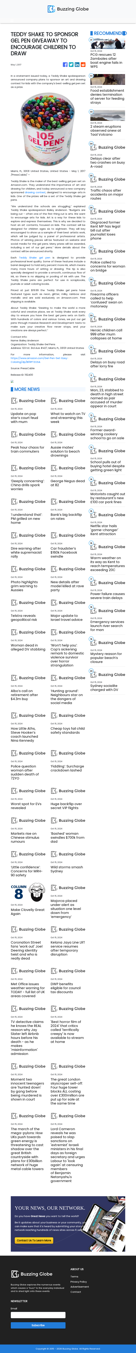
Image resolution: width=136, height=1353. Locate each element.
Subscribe (38, 1325)
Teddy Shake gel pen (34, 257)
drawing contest (35, 192)
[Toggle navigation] (12, 20)
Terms (74, 1276)
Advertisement (79, 1286)
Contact (75, 1292)
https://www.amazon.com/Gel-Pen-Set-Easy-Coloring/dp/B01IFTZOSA (39, 360)
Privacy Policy (78, 1281)
